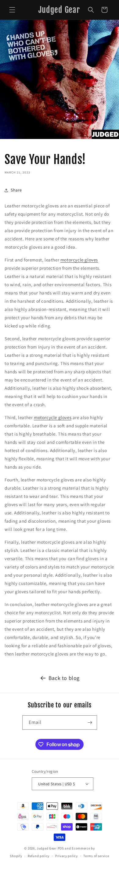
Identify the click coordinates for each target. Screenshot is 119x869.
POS (61, 848)
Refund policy (38, 856)
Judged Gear (47, 848)
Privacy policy (66, 856)
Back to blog (64, 677)
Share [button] (16, 190)
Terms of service (96, 856)
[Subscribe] (90, 722)
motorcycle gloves (79, 260)
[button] (12, 9)
